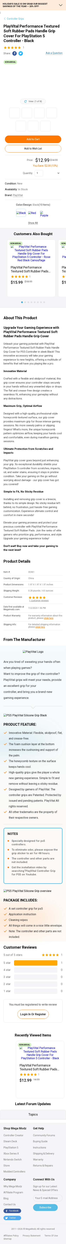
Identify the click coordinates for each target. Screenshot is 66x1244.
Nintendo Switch (13, 1159)
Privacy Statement (31, 1235)
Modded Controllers (14, 1171)
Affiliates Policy (11, 1235)
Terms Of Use (51, 1235)
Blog (6, 1198)
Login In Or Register (33, 1014)
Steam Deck (10, 1141)
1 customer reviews (39, 600)
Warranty (38, 1159)
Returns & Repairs (43, 1165)
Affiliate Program (13, 1192)
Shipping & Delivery (43, 1153)
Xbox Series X (11, 1153)
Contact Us (10, 1204)
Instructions (39, 1147)
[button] (22, 302)
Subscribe (45, 1207)
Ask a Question (54, 53)
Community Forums (44, 1135)
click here (48, 618)
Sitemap (7, 1239)
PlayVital (18, 195)
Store (7, 1165)
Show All (33, 223)
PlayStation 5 (11, 1147)
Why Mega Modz (13, 1186)
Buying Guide (40, 1141)
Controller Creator (13, 1135)
